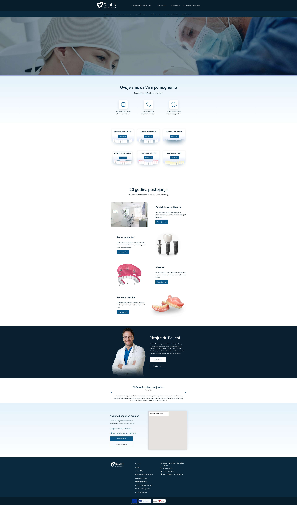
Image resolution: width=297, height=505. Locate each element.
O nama (137, 467)
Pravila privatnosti (141, 492)
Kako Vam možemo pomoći (123, 14)
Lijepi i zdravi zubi (187, 14)
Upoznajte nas (108, 14)
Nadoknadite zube (140, 14)
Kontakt (137, 464)
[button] (112, 392)
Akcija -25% (139, 471)
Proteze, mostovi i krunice (171, 14)
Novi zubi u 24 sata (154, 14)
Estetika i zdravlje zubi (142, 489)
